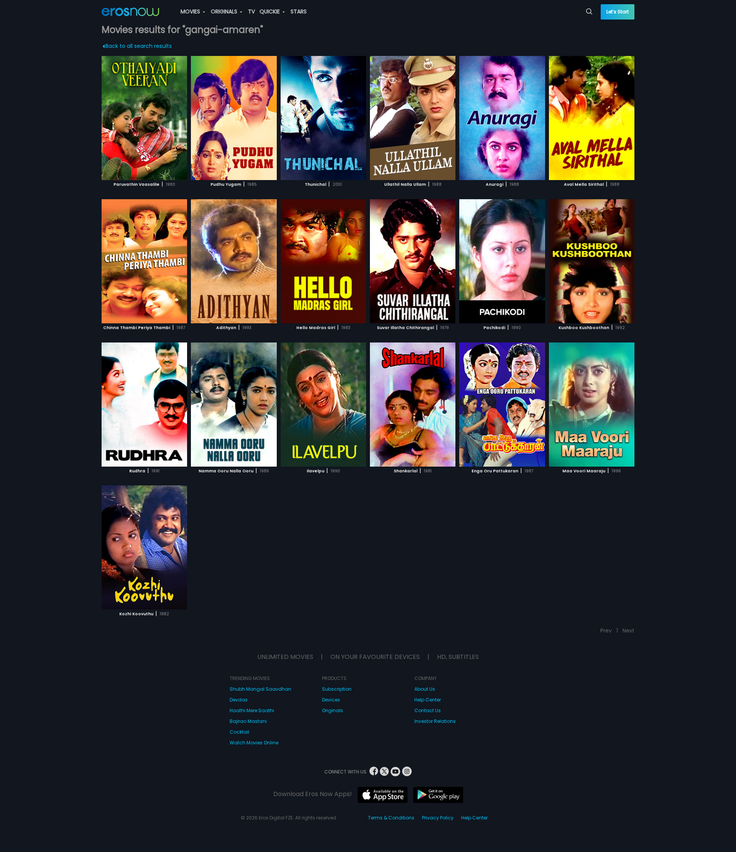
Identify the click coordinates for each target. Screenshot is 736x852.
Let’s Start (617, 11)
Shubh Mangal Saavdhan (260, 689)
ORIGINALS (225, 11)
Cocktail (239, 732)
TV (251, 11)
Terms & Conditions (391, 817)
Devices (331, 699)
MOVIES (191, 11)
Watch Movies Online (254, 742)
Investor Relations (435, 721)
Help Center (427, 699)
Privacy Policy (437, 817)
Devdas (239, 699)
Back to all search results (138, 46)
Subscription (337, 689)
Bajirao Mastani (248, 721)
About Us (424, 689)
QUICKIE (270, 11)
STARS (299, 11)
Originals (332, 710)
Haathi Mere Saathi (252, 710)
